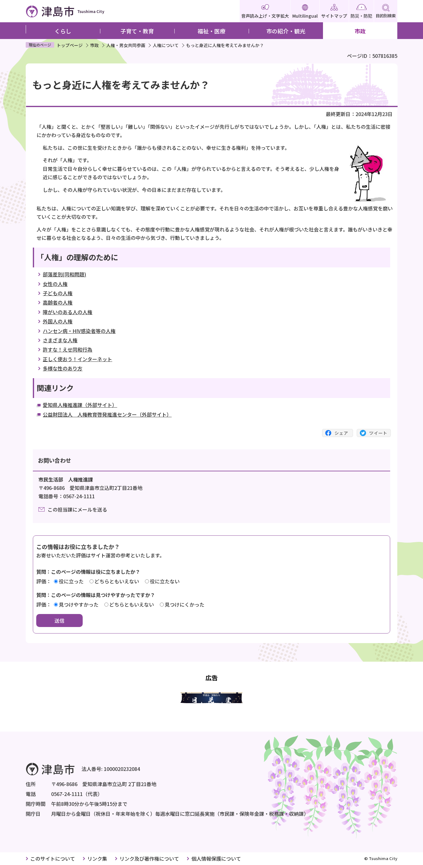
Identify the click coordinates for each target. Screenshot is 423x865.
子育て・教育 (137, 31)
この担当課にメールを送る (77, 509)
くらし (63, 31)
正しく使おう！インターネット (77, 359)
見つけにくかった (184, 604)
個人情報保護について (216, 858)
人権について (166, 45)
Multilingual (305, 16)
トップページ (70, 45)
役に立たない (165, 581)
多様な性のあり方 (62, 368)
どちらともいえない (116, 581)
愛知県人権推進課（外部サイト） (80, 405)
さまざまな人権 (60, 340)
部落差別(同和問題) (64, 274)
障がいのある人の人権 (67, 312)
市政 (360, 31)
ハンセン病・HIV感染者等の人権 (79, 331)
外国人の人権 (57, 321)
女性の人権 (55, 284)
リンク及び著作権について (149, 858)
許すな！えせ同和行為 (67, 349)
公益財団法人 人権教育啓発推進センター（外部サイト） (107, 414)
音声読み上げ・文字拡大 (265, 16)
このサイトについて (52, 858)
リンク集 (97, 858)
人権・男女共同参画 (125, 45)
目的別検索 (386, 16)
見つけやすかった (78, 604)
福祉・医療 (211, 31)
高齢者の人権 (57, 302)
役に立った (71, 581)
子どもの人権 (57, 293)
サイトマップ (334, 16)
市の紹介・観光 (285, 31)
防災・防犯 (361, 16)
